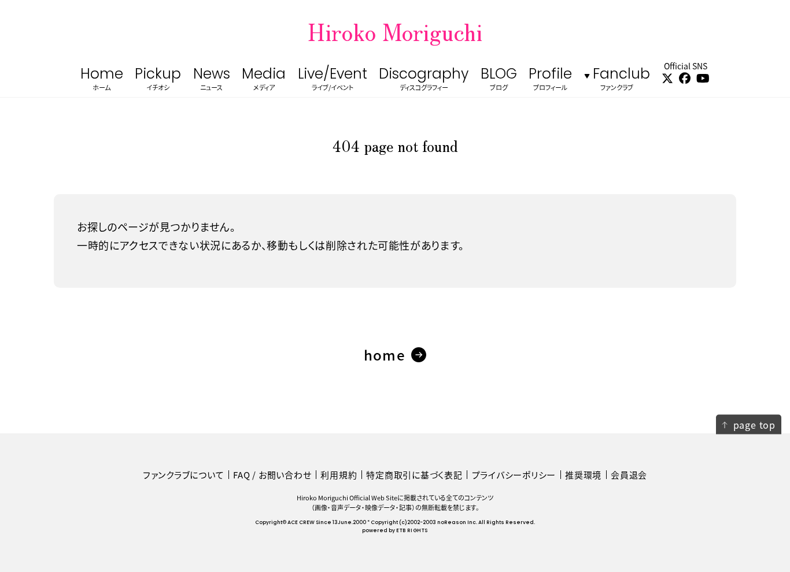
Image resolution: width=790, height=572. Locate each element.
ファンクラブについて (183, 475)
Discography (423, 80)
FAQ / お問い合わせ (272, 475)
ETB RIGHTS (411, 530)
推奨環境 (583, 475)
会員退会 (629, 475)
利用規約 (338, 475)
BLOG (499, 80)
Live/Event (332, 80)
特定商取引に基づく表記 (414, 475)
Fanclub (621, 80)
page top (754, 424)
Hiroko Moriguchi (395, 31)
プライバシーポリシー (514, 475)
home (384, 354)
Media (264, 80)
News (211, 80)
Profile (550, 80)
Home (101, 80)
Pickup (158, 80)
